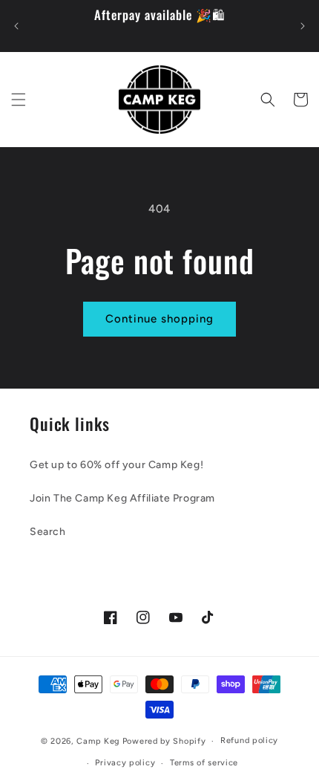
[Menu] (18, 99)
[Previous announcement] (16, 26)
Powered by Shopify (164, 741)
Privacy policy (125, 763)
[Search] (267, 99)
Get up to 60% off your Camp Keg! (116, 464)
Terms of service (204, 763)
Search (48, 531)
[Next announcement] (302, 26)
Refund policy (249, 740)
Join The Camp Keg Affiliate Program (122, 498)
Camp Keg (98, 741)
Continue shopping (159, 318)
